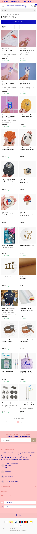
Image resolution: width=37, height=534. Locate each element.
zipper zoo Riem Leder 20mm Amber (27, 340)
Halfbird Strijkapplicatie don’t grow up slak (26, 181)
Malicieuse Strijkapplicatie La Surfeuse (8, 83)
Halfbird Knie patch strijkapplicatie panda (27, 148)
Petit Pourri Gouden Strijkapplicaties (8, 309)
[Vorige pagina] (6, 422)
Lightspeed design (14, 530)
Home (2, 14)
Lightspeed (30, 528)
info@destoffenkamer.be (11, 481)
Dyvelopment (23, 530)
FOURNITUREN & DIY (13, 14)
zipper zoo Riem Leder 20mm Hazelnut (9, 340)
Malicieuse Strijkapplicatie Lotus (27, 49)
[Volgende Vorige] (29, 422)
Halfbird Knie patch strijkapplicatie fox (8, 148)
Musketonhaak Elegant (27, 245)
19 (25, 422)
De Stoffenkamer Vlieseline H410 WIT (26, 309)
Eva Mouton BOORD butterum (26, 277)
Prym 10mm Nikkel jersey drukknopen (8, 246)
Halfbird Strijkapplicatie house (9, 213)
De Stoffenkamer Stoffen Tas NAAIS (26, 372)
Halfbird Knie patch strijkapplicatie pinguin (9, 180)
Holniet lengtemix (8, 277)
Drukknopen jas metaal (9, 403)
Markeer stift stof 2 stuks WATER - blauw (27, 403)
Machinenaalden (7, 371)
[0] (35, 5)
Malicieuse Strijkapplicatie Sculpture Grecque (26, 83)
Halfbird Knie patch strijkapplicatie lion (26, 115)
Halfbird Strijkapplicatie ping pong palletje (26, 214)
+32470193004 (9, 471)
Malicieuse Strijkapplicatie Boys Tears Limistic (9, 116)
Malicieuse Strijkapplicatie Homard (7, 50)
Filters (17, 21)
